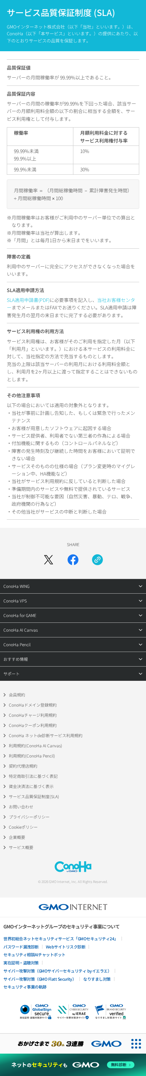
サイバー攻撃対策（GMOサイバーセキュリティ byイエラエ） (57, 971)
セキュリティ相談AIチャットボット (34, 954)
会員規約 (17, 694)
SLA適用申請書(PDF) (28, 299)
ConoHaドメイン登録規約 (33, 705)
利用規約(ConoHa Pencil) (32, 755)
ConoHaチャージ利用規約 (33, 715)
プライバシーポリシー (29, 817)
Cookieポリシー (23, 827)
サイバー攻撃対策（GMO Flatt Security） (39, 979)
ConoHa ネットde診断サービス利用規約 (46, 735)
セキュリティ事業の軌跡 (25, 986)
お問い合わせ (21, 806)
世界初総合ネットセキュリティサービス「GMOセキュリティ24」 (60, 938)
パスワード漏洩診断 (21, 946)
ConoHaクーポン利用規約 (33, 725)
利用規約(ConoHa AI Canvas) (35, 745)
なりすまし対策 (97, 979)
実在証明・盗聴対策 (21, 962)
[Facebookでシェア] (73, 559)
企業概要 (17, 837)
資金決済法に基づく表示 (31, 786)
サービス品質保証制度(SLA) (34, 796)
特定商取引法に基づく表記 (33, 776)
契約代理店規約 (23, 766)
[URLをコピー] (97, 559)
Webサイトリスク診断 (66, 946)
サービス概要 (21, 847)
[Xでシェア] (48, 559)
